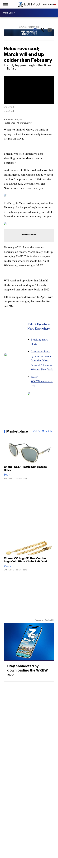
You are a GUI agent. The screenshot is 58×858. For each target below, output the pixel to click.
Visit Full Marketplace (43, 431)
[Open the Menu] (5, 4)
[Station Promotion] (29, 33)
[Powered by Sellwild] (49, 620)
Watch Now (48, 4)
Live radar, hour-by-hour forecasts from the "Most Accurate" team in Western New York (42, 360)
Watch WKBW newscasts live (42, 381)
